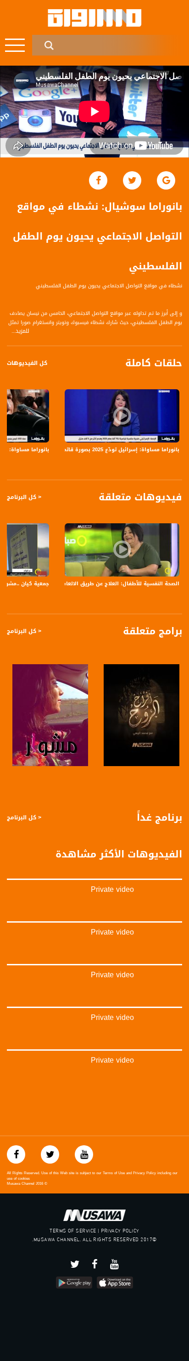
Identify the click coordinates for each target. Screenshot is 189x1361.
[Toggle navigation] (15, 45)
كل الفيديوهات (27, 363)
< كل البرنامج (24, 497)
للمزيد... (20, 331)
